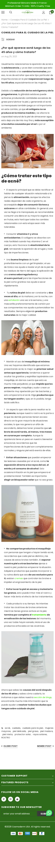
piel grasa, (34, 731)
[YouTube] (17, 799)
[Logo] (27, 12)
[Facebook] (3, 799)
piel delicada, (20, 731)
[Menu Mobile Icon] (3, 12)
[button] (49, 813)
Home (4, 19)
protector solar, (24, 734)
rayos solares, (40, 734)
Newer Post (44, 746)
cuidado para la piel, (33, 728)
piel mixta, (8, 734)
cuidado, (17, 728)
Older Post (10, 746)
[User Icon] (43, 12)
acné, (8, 728)
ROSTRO (5, 737)
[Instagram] (10, 799)
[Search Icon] (10, 12)
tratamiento (39, 614)
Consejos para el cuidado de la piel (28, 19)
